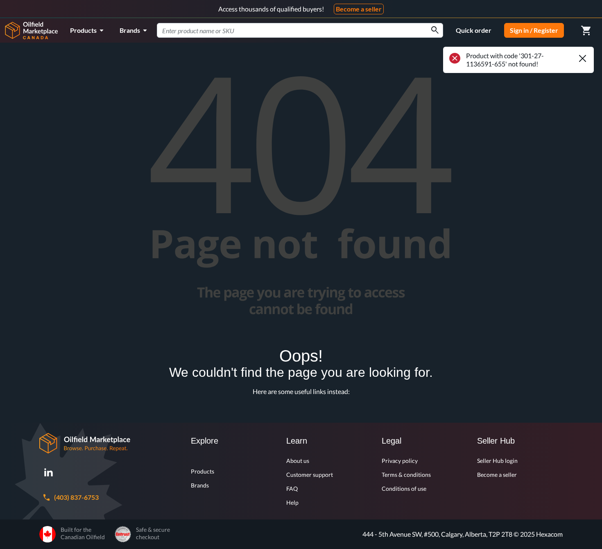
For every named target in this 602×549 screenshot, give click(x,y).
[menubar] (109, 30)
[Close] (582, 58)
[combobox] (300, 30)
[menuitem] (88, 30)
